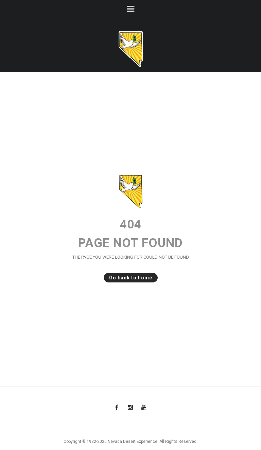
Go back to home (130, 277)
